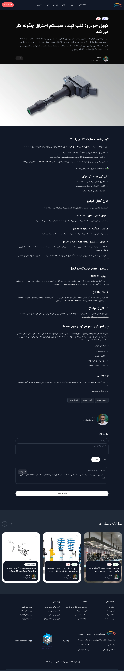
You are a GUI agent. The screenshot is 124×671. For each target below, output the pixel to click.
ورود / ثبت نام (110, 618)
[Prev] (11, 524)
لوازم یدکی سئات (26, 611)
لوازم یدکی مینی (54, 615)
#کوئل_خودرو (87, 400)
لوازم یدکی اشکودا (26, 615)
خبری (73, 4)
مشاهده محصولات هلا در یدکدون (68, 300)
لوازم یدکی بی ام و (54, 611)
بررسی (55, 4)
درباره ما (112, 607)
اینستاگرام (86, 650)
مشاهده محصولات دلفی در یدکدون (94, 316)
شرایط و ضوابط (82, 611)
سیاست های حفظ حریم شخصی (76, 607)
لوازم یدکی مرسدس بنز (52, 607)
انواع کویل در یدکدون (100, 391)
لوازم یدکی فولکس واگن (52, 618)
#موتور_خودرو (101, 400)
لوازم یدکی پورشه (26, 618)
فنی (47, 4)
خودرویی (39, 4)
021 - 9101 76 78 (83, 645)
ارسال (96, 459)
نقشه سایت (111, 615)
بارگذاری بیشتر (62, 493)
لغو (105, 459)
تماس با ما (111, 611)
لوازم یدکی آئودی (26, 607)
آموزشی (64, 4)
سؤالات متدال (82, 618)
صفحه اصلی (83, 4)
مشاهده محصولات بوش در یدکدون (67, 284)
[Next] (4, 524)
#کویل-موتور (74, 400)
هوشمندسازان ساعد (59, 662)
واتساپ (80, 650)
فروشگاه (6, 4)
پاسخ (21, 471)
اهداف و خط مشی (81, 615)
